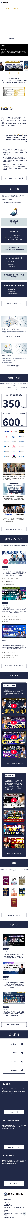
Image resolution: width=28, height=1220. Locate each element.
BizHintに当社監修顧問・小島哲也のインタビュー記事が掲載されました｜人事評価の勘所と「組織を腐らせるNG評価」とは (14, 984)
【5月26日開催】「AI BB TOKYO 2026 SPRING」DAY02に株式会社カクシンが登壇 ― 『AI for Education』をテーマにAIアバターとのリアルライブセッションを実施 (14, 610)
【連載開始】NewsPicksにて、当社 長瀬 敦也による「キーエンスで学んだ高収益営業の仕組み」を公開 (14, 956)
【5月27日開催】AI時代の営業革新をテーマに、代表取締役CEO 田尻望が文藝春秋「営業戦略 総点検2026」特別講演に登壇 (14, 647)
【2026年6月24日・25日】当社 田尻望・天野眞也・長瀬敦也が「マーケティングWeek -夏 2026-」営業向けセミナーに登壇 (14, 573)
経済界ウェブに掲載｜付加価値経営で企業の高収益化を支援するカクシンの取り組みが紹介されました (14, 1013)
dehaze (25, 2)
